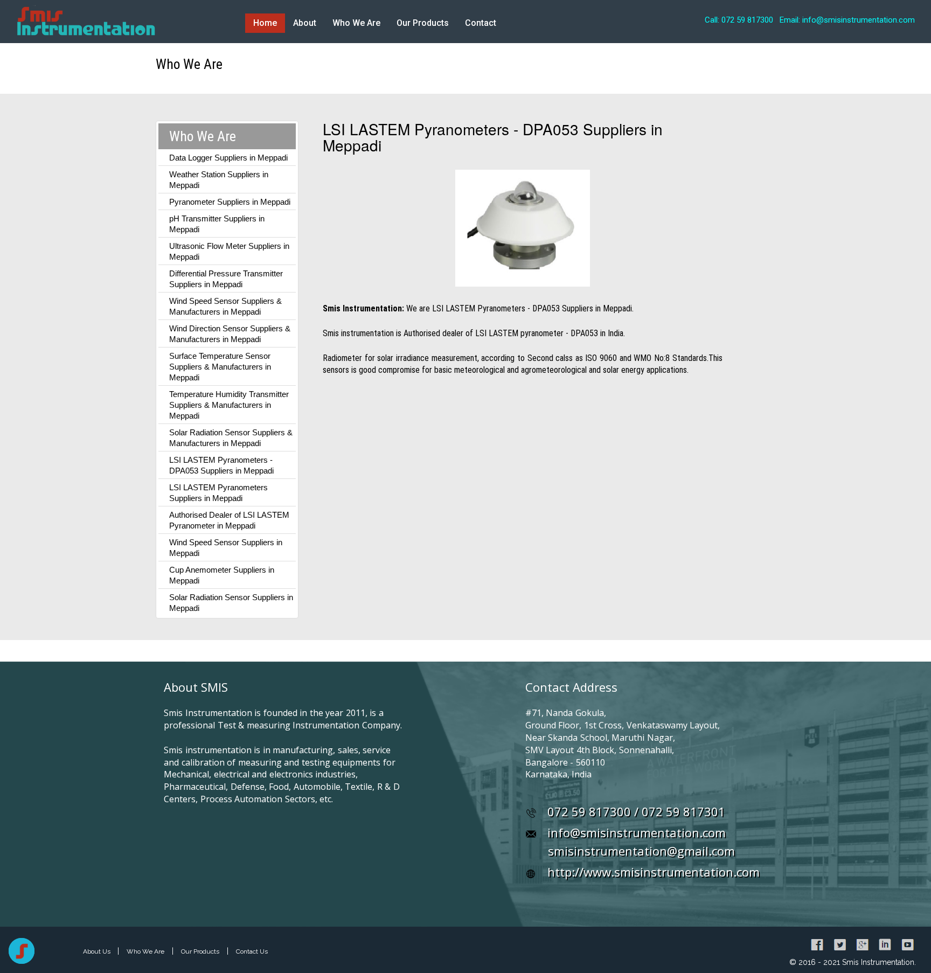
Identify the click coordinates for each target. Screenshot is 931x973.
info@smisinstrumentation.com (636, 832)
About (304, 23)
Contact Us (252, 951)
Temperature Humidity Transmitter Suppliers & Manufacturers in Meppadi (229, 405)
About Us (97, 951)
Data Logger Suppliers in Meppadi (228, 157)
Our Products (423, 23)
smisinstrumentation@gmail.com (641, 851)
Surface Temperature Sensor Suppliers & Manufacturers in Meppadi (220, 366)
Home (265, 23)
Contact (480, 23)
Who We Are (356, 23)
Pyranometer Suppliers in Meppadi (229, 201)
